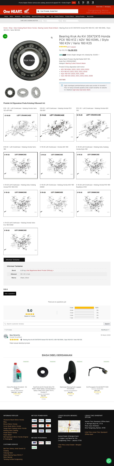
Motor (11, 16)
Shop (10, 28)
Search (107, 324)
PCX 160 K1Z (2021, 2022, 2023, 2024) (74, 71)
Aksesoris (17, 16)
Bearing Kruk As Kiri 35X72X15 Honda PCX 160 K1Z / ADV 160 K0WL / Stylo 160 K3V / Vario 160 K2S (52, 339)
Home (5, 28)
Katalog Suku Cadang (10, 430)
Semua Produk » (80, 16)
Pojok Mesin (7, 435)
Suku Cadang (26, 16)
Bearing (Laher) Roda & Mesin (48, 28)
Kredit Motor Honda (10, 432)
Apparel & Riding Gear (38, 16)
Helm (47, 16)
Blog (5, 422)
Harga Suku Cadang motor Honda (14, 428)
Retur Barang (7, 457)
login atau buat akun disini (81, 90)
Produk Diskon (69, 16)
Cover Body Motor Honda (12, 426)
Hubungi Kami (8, 453)
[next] (109, 379)
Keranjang (108, 6)
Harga (6, 16)
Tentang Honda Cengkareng (12, 459)
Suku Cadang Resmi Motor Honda (25, 28)
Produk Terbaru (59, 16)
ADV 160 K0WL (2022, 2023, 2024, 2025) (75, 69)
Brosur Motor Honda (10, 424)
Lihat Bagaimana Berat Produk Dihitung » (40, 270)
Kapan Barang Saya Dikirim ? (13, 455)
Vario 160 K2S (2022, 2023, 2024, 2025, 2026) (77, 76)
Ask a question (10, 293)
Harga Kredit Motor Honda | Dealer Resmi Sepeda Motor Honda (16, 11)
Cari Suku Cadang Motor (29, 20)
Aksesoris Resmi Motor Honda (13, 420)
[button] (51, 37)
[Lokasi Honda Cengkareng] (69, 432)
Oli (52, 16)
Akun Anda (99, 6)
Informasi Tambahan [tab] (13, 260)
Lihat (73, 2)
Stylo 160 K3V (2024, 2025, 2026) (72, 74)
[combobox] (57, 11)
